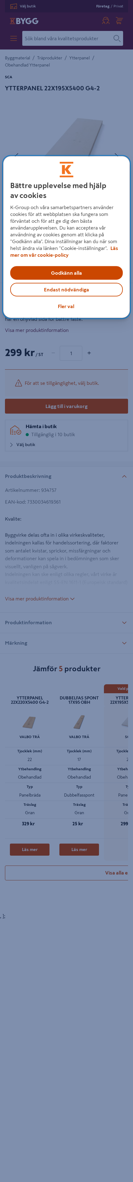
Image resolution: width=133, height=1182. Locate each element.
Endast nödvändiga (66, 289)
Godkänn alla (66, 272)
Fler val (66, 306)
